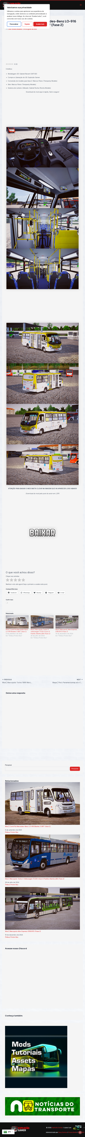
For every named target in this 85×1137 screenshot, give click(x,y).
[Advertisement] (42, 47)
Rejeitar (27, 24)
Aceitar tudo (40, 24)
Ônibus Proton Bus (11, 832)
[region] (27, 16)
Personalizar (14, 24)
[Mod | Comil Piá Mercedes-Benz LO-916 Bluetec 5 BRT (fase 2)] (17, 621)
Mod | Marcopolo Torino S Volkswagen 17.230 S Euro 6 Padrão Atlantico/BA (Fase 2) (40, 631)
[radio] (7, 580)
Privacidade (72, 1132)
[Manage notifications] (80, 1132)
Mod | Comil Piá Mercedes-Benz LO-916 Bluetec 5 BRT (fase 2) (28, 826)
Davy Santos (62, 1132)
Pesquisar (8, 765)
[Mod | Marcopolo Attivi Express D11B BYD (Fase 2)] (67, 621)
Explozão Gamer (57, 1128)
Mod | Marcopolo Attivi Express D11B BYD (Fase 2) (23, 931)
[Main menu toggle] (81, 5)
